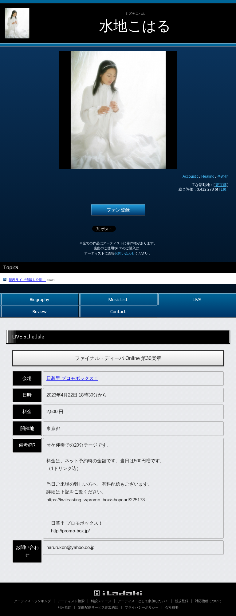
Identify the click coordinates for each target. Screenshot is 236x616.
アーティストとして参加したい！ (143, 601)
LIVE (197, 299)
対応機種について (208, 601)
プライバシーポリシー (142, 607)
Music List (118, 299)
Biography (39, 299)
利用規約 (64, 607)
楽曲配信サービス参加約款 (98, 607)
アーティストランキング (32, 601)
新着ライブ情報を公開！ (27, 280)
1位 (223, 189)
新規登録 (181, 601)
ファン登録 (118, 209)
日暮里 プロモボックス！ (72, 378)
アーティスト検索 (71, 601)
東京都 (220, 185)
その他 (222, 176)
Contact (118, 311)
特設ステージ (101, 601)
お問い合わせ (125, 253)
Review (39, 311)
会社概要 (172, 607)
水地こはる (135, 26)
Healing (207, 176)
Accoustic (191, 176)
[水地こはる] (17, 8)
